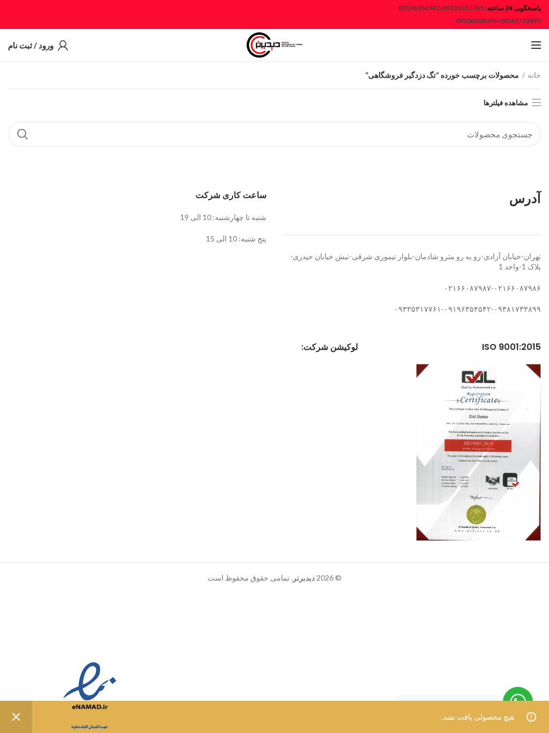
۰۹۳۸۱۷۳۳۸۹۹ (517, 308)
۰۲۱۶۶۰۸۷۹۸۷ (467, 287)
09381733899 (520, 21)
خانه (534, 74)
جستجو (22, 134)
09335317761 (463, 8)
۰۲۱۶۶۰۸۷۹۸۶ (517, 287)
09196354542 (419, 8)
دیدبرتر (304, 577)
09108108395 (476, 21)
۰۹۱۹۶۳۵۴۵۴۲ (467, 308)
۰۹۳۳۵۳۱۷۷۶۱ (417, 308)
